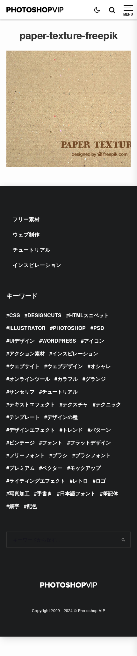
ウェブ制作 (26, 234)
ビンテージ (22, 442)
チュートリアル (32, 249)
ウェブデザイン (65, 366)
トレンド (72, 429)
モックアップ (85, 467)
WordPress (59, 340)
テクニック (108, 404)
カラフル (67, 378)
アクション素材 (27, 353)
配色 (32, 506)
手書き (44, 493)
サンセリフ (22, 391)
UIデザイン (22, 340)
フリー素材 (26, 219)
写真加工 (19, 493)
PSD (98, 327)
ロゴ (101, 480)
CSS (14, 315)
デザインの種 (62, 417)
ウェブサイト (24, 366)
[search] (124, 539)
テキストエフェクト (32, 404)
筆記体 (110, 493)
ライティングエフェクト (37, 480)
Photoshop (69, 327)
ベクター (52, 467)
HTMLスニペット (89, 315)
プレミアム (22, 467)
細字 (14, 506)
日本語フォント (78, 493)
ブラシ (60, 455)
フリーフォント (27, 455)
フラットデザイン (90, 442)
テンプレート (24, 417)
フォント (52, 442)
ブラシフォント (93, 455)
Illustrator (27, 327)
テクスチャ (75, 404)
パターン (100, 429)
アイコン (94, 340)
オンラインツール (29, 378)
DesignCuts (44, 315)
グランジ (95, 378)
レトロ (80, 480)
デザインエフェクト (32, 429)
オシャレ (100, 366)
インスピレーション (37, 265)
